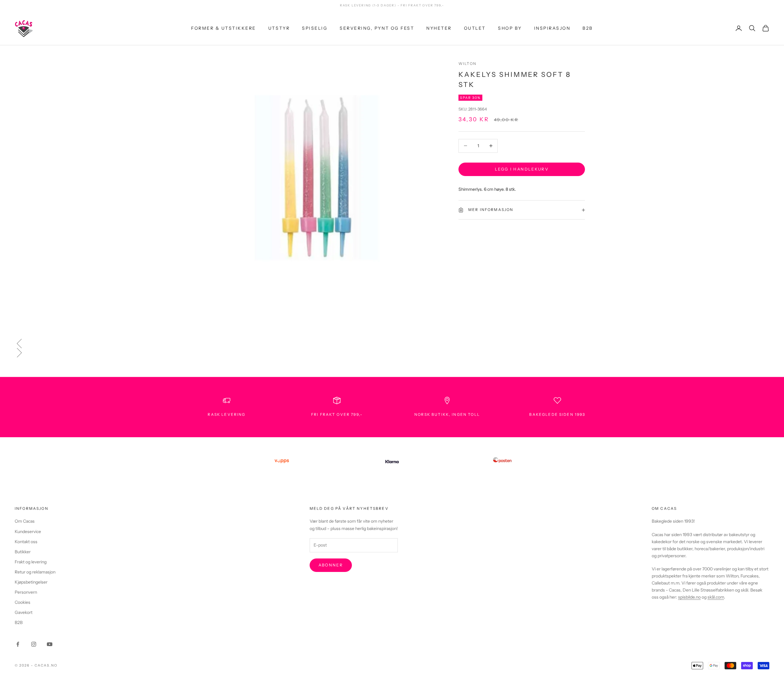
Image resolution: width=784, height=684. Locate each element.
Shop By (510, 28)
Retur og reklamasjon (35, 572)
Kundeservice (28, 531)
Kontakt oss (26, 541)
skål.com (715, 597)
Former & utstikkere (223, 28)
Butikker (23, 551)
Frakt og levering (31, 562)
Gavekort (23, 612)
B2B (587, 28)
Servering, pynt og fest (377, 28)
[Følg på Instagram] (34, 644)
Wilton (467, 63)
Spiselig (314, 28)
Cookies (22, 602)
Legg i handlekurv (521, 169)
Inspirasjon (552, 28)
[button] (392, 343)
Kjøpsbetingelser (31, 582)
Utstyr (279, 28)
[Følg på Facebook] (18, 644)
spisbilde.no (689, 597)
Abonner (330, 564)
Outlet (475, 28)
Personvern (26, 592)
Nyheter (439, 28)
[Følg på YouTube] (50, 644)
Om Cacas (25, 521)
